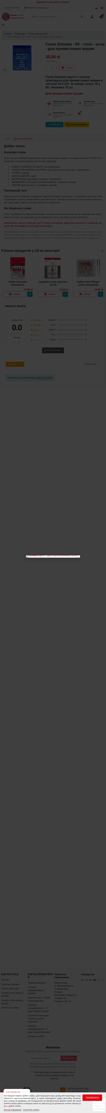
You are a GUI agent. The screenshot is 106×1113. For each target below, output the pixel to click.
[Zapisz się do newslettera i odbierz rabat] (53, 556)
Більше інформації (12, 1109)
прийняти (92, 1097)
